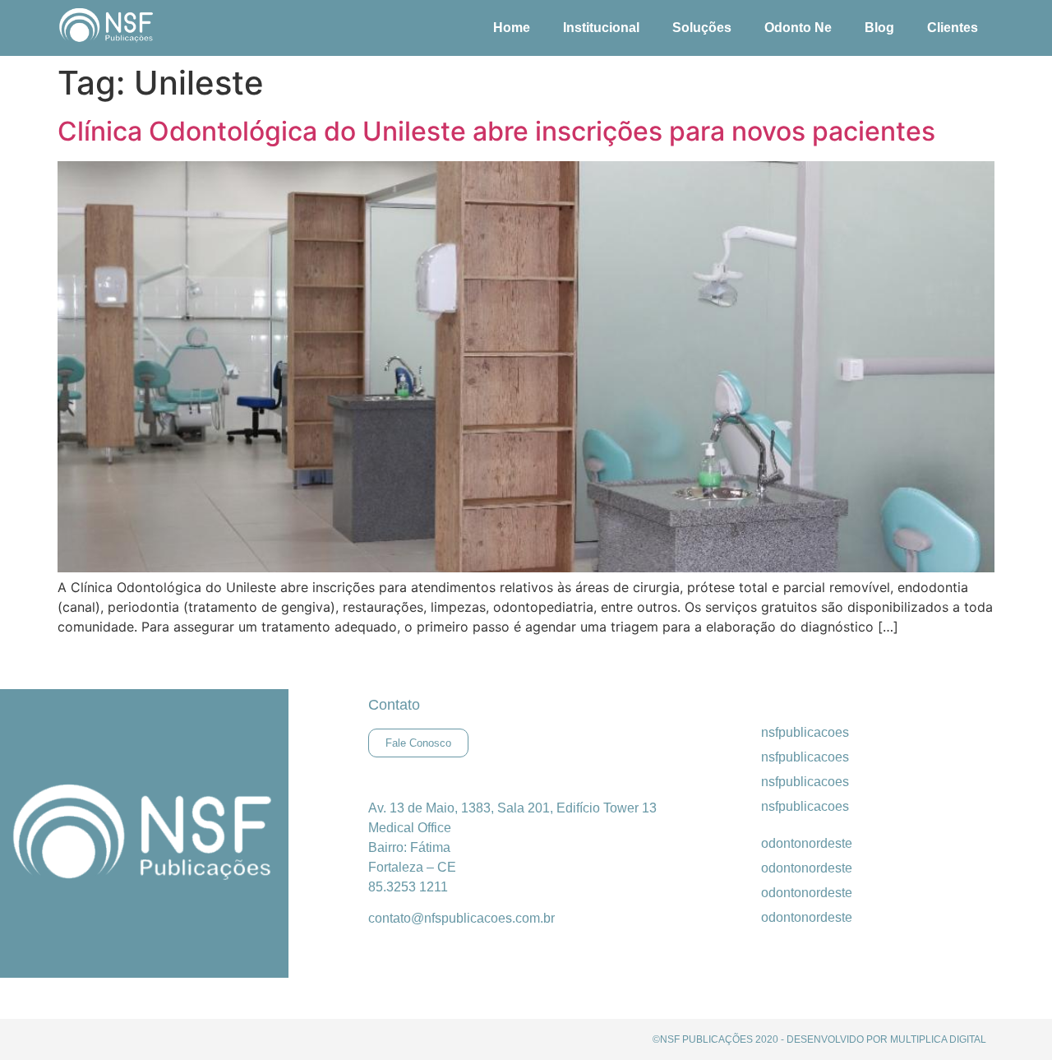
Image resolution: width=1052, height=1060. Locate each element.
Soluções (701, 28)
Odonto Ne (798, 28)
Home (511, 28)
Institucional (601, 28)
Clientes (952, 28)
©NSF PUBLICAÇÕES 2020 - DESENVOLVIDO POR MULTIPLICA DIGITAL (819, 1039)
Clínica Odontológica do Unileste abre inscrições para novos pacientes (496, 131)
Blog (879, 28)
